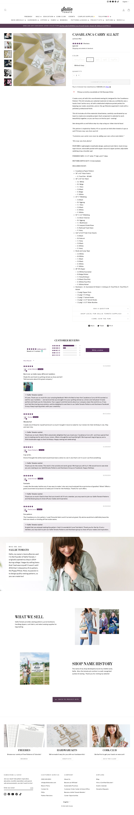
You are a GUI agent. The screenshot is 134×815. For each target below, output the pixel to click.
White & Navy (79, 65)
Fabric (54, 20)
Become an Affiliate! (70, 782)
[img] (28, 366)
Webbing (64, 20)
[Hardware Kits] (67, 735)
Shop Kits (66, 759)
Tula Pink (114, 60)
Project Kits (96, 20)
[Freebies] (24, 735)
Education (48, 16)
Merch (120, 20)
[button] (77, 43)
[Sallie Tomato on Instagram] (5, 794)
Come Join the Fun (101, 318)
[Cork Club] (109, 735)
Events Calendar (101, 786)
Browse (24, 759)
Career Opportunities (71, 795)
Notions (109, 20)
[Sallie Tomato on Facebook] (9, 794)
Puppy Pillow (17, 571)
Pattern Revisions (46, 795)
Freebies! (28, 16)
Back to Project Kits (68, 699)
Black (105, 60)
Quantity (77, 71)
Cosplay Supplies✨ (86, 16)
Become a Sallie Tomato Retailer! (74, 792)
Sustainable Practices (71, 786)
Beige (90, 60)
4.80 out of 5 (41, 349)
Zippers (44, 20)
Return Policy (45, 786)
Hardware (32, 20)
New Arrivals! (17, 20)
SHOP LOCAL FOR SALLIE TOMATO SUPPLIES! (101, 313)
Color (75, 55)
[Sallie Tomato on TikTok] (20, 794)
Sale (38, 16)
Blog (97, 779)
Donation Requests (102, 789)
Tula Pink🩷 (103, 16)
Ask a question (101, 308)
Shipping (75, 48)
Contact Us (44, 789)
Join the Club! (110, 759)
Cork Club (61, 16)
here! (122, 123)
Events (72, 16)
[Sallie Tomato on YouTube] (13, 794)
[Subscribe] (32, 788)
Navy (97, 60)
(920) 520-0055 (46, 779)
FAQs (43, 792)
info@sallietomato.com (48, 782)
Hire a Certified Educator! (104, 782)
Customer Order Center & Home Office (77, 789)
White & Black (79, 60)
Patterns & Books (79, 20)
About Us (67, 779)
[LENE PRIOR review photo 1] (28, 386)
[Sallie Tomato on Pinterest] (16, 794)
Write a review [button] (97, 350)
